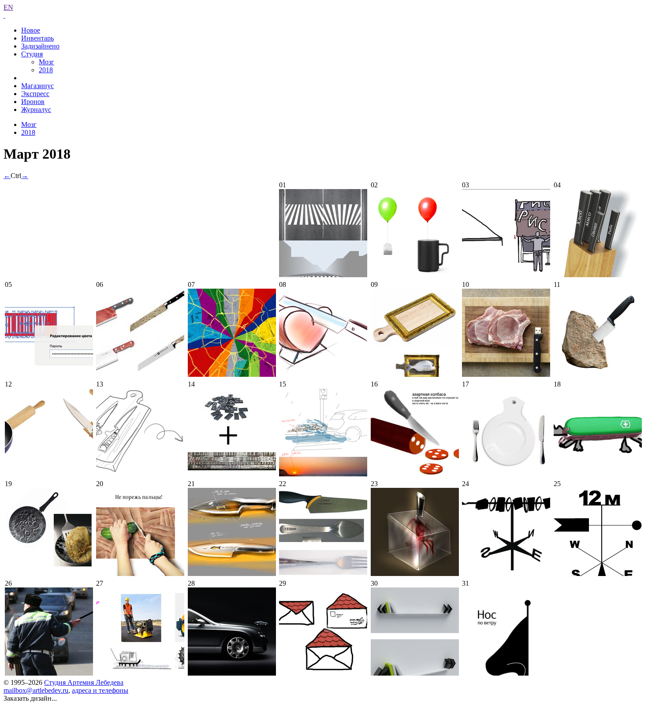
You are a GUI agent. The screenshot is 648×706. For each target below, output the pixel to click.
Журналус (36, 109)
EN (8, 7)
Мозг (46, 62)
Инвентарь (37, 38)
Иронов (33, 101)
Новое (30, 30)
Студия (32, 54)
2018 (46, 70)
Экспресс (35, 93)
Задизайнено (40, 46)
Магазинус (37, 85)
